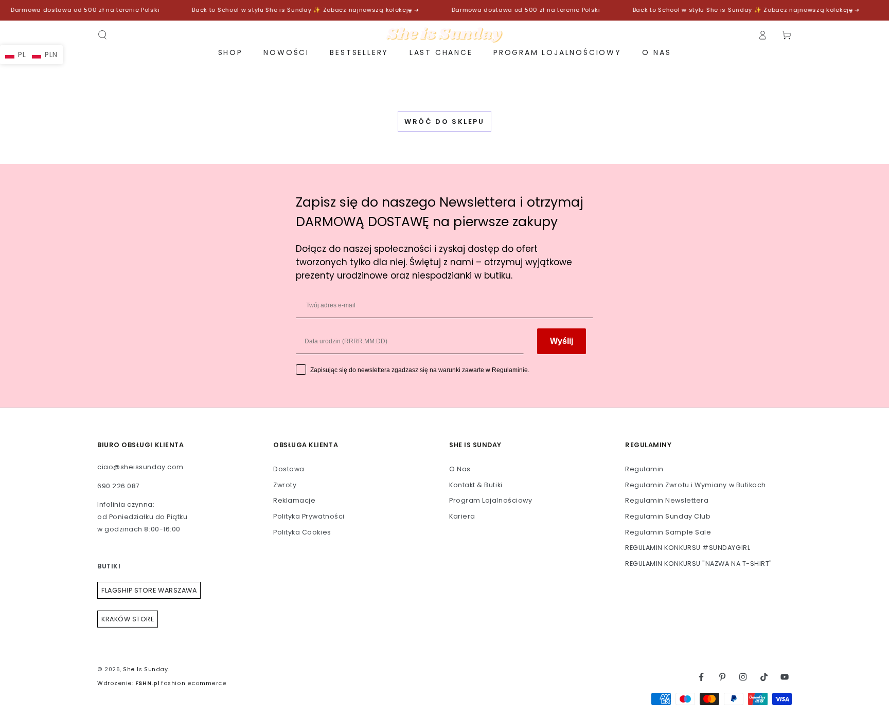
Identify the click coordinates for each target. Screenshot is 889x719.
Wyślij (561, 341)
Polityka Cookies (302, 532)
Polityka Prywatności (309, 516)
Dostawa (289, 469)
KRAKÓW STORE (127, 619)
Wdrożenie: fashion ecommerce (161, 683)
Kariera (462, 516)
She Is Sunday (145, 669)
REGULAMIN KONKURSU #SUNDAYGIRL (687, 547)
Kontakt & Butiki (476, 485)
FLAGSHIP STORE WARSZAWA (149, 590)
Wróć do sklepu (444, 121)
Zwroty (284, 485)
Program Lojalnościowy (490, 500)
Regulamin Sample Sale (668, 532)
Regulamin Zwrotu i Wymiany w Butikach (695, 485)
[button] (103, 35)
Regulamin (644, 469)
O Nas (460, 469)
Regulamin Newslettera (666, 500)
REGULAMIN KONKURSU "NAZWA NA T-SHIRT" (698, 563)
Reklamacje (294, 500)
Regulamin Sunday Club (667, 516)
